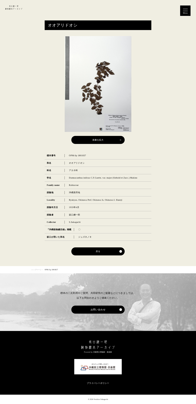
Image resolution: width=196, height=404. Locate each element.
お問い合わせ (98, 309)
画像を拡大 (98, 140)
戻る (98, 251)
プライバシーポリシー (98, 383)
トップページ (36, 270)
